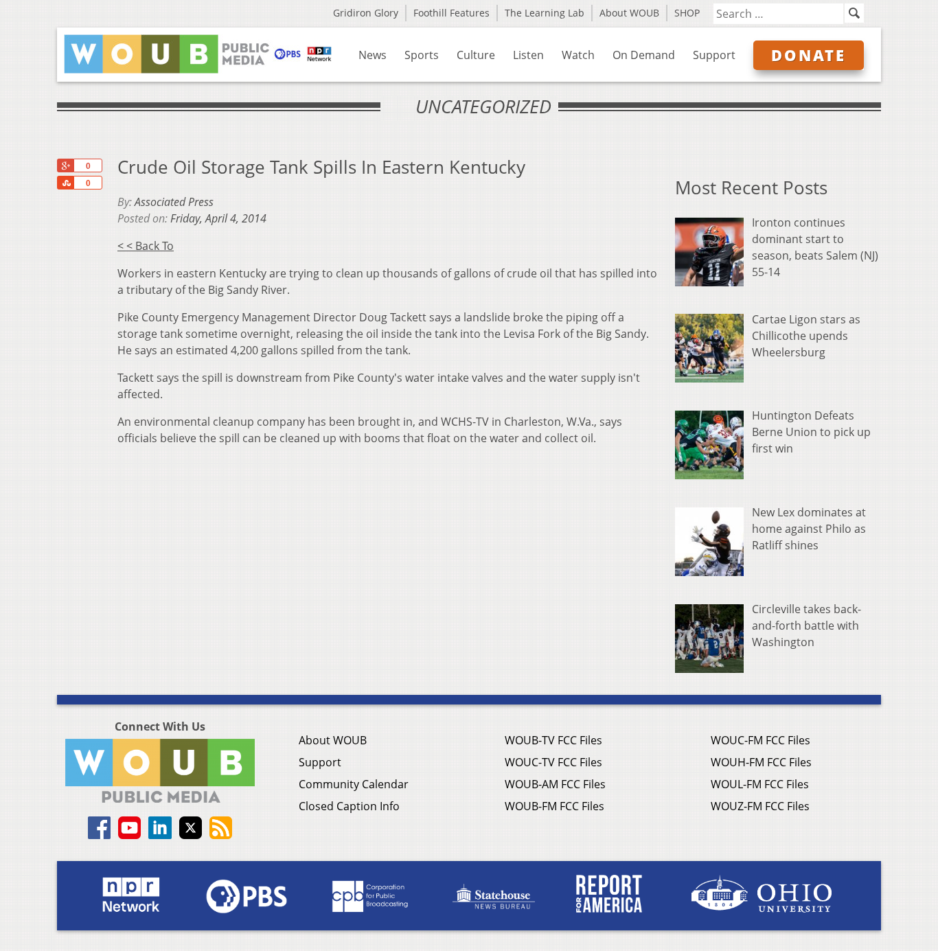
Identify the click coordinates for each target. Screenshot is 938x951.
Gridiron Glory (365, 12)
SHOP (687, 12)
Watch (578, 54)
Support (714, 54)
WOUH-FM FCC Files (761, 762)
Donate (808, 55)
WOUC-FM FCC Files (760, 740)
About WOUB (629, 12)
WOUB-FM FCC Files (554, 806)
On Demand (644, 54)
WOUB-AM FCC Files (555, 784)
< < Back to (145, 245)
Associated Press (174, 201)
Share (65, 183)
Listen (528, 54)
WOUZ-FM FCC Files (760, 806)
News (372, 54)
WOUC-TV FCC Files (553, 762)
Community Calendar (354, 784)
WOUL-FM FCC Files (760, 784)
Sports (421, 54)
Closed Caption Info (349, 806)
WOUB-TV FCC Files (553, 740)
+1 (65, 165)
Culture (476, 54)
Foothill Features (451, 12)
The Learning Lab (544, 12)
